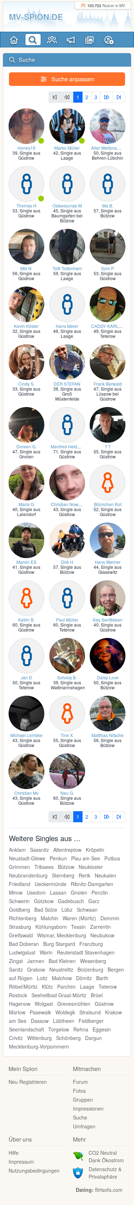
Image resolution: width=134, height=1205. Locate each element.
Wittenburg (39, 1037)
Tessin (78, 926)
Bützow (66, 866)
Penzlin (99, 892)
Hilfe (14, 1152)
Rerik (84, 875)
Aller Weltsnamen (108, 148)
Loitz (42, 978)
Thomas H (26, 205)
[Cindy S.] (26, 361)
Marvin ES (26, 562)
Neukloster (91, 866)
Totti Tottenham (67, 268)
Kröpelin (95, 849)
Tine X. (67, 735)
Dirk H (67, 562)
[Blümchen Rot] (107, 482)
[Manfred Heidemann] (67, 424)
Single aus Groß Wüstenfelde (68, 394)
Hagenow (19, 1003)
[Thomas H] (26, 183)
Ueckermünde (50, 883)
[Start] (14, 40)
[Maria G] (26, 482)
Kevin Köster (26, 326)
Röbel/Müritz (23, 986)
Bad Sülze (45, 909)
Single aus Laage (70, 155)
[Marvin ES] (26, 539)
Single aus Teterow (111, 333)
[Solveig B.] (67, 655)
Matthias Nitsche (107, 735)
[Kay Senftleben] (107, 597)
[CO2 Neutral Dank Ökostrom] (78, 1155)
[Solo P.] (107, 246)
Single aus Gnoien (29, 453)
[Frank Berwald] (107, 361)
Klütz (47, 986)
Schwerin (19, 901)
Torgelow (58, 1029)
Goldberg (19, 909)
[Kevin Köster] (26, 303)
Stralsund (90, 1012)
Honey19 (26, 148)
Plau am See (85, 858)
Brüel (97, 995)
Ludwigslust (22, 952)
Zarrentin (100, 926)
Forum (80, 1081)
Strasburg (20, 926)
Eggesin (102, 1029)
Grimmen (19, 866)
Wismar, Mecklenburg (61, 935)
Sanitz (16, 969)
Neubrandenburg (28, 875)
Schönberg (68, 1037)
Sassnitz (39, 849)
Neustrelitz (61, 969)
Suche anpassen (72, 79)
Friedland (19, 883)
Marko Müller (67, 148)
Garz (93, 901)
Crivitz (16, 1037)
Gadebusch (71, 901)
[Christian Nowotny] (67, 482)
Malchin (49, 918)
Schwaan (87, 909)
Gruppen (83, 1099)
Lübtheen (63, 1020)
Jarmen (35, 960)
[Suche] (33, 40)
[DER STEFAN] (67, 361)
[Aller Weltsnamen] (107, 125)
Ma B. (107, 205)
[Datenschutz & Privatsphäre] (78, 1171)
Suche (80, 1117)
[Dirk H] (67, 539)
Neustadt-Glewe (27, 858)
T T (108, 446)
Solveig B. (67, 677)
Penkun (58, 858)
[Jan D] (26, 655)
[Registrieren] (109, 40)
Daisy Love (108, 677)
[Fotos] (90, 40)
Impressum (21, 1161)
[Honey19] (26, 125)
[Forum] (71, 40)
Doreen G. (26, 446)
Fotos (79, 1090)
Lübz (67, 909)
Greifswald (21, 935)
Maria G (26, 504)
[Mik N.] (26, 246)
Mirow (16, 892)
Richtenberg (22, 918)
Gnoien (79, 892)
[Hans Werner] (107, 539)
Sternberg (63, 875)
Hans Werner (107, 562)
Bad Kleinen (62, 960)
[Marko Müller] (67, 125)
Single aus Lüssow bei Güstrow (108, 394)
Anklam (17, 849)
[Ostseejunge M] (67, 183)
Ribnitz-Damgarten (92, 883)
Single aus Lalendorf (28, 511)
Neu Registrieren (28, 1081)
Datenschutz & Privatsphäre (105, 1172)
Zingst (16, 960)
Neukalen (105, 875)
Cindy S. (26, 384)
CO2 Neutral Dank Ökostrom (106, 1156)
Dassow (40, 1020)
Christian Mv (26, 793)
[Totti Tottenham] (67, 246)
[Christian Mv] (26, 770)
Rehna (80, 1029)
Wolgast (44, 1003)
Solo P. (107, 268)
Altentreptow (67, 849)
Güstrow (104, 1003)
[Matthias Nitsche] (107, 713)
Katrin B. (26, 620)
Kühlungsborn (51, 926)
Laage (87, 986)
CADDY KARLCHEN (111, 326)
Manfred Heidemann (71, 446)
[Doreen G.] (26, 424)
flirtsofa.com (109, 1189)
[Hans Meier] (67, 303)
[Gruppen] (52, 40)
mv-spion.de (36, 16)
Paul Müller (67, 620)
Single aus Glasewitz (110, 569)
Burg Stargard (59, 943)
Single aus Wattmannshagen (68, 684)
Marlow (17, 1012)
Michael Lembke (26, 735)
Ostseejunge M (67, 205)
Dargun (93, 1037)
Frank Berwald (108, 384)
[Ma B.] (107, 183)
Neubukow (102, 935)
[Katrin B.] (26, 597)
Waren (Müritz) (79, 918)
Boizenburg (90, 969)
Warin (46, 952)
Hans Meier (67, 326)
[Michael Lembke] (26, 713)
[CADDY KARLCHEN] (107, 303)
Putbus (112, 858)
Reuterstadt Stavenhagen (86, 952)
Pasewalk (40, 1012)
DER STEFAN (67, 384)
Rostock (18, 995)
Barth (102, 978)
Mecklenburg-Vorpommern (39, 1046)
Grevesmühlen (73, 1003)
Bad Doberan (24, 943)
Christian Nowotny (68, 504)
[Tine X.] (67, 713)
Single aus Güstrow (29, 155)
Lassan (58, 892)
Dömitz (84, 978)
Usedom (36, 892)
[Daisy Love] (107, 655)
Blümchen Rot (107, 504)
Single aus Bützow (110, 212)
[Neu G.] (67, 770)
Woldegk (65, 1012)
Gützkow (44, 901)
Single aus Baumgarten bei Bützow (67, 215)
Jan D (26, 677)
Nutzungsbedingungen (34, 1170)
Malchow (62, 978)
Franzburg (91, 943)
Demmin (109, 918)
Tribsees (44, 866)
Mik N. (26, 268)
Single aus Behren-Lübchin (107, 155)
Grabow (36, 969)
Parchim (66, 986)
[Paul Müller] (67, 597)
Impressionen (88, 1108)
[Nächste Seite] (106, 97)
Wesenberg (93, 960)
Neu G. (67, 793)
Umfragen (84, 1126)
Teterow (108, 986)
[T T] (107, 424)
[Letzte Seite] (119, 97)
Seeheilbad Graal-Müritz (58, 995)
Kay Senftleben (108, 620)
